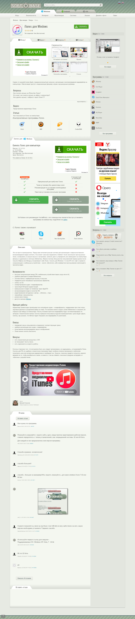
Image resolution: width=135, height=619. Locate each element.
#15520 (32, 544)
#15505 (37, 531)
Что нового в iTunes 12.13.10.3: (22, 158)
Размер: (15, 151)
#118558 (34, 567)
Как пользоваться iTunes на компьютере (26, 115)
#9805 (31, 443)
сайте (65, 220)
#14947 (32, 517)
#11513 (33, 466)
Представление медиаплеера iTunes (24, 109)
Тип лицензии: (29, 33)
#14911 (33, 480)
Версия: (15, 148)
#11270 (36, 455)
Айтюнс (28, 299)
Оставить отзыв (23, 418)
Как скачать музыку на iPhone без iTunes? (27, 93)
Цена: (14, 155)
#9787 (32, 426)
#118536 (34, 556)
